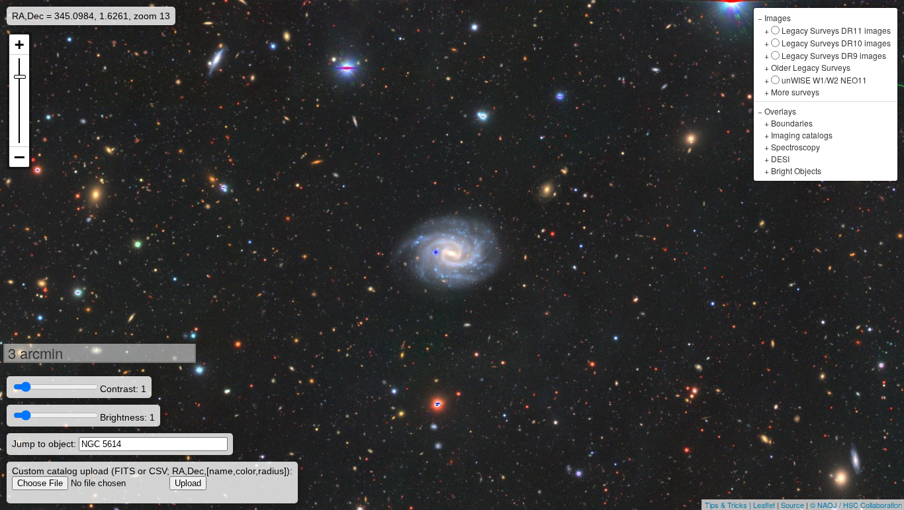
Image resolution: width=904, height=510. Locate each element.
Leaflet (764, 504)
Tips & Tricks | (729, 504)
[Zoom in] (19, 44)
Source (792, 504)
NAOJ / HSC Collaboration (859, 504)
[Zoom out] (19, 157)
